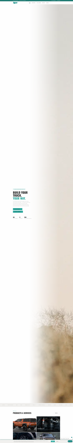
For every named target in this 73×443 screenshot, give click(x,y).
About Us (43, 2)
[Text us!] (70, 441)
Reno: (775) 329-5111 (16, 0)
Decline (57, 441)
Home (29, 2)
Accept (53, 441)
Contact (47, 2)
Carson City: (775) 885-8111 (23, 0)
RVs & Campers (39, 2)
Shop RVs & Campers (17, 211)
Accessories (33, 2)
